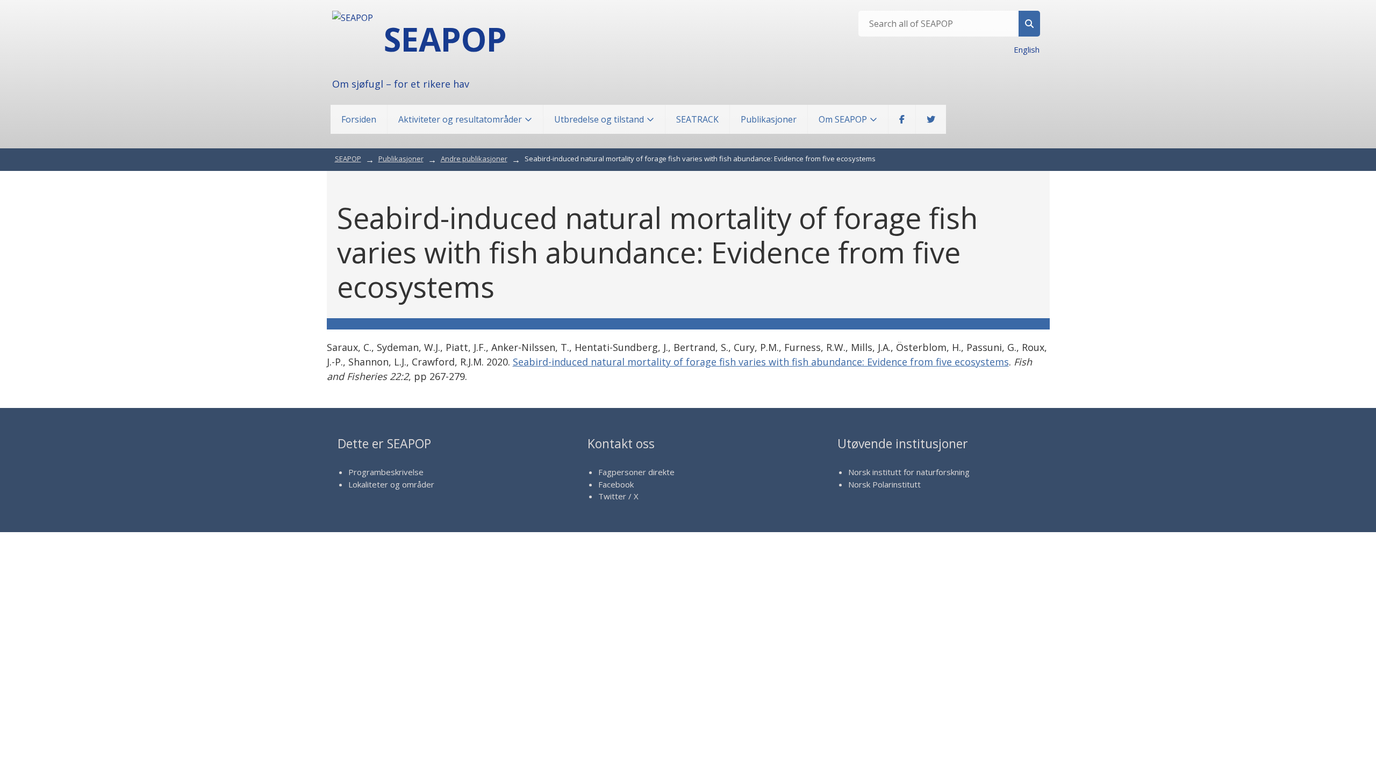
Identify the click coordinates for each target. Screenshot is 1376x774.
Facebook (616, 484)
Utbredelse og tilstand (599, 119)
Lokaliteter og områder (391, 484)
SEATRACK (697, 119)
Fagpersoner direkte (636, 472)
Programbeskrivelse (386, 472)
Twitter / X (618, 496)
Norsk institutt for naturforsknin (906, 472)
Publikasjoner (769, 119)
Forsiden (358, 119)
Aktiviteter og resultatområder (460, 119)
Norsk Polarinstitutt (884, 484)
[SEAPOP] (352, 18)
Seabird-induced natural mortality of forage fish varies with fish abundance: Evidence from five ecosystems (761, 361)
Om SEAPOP (843, 119)
